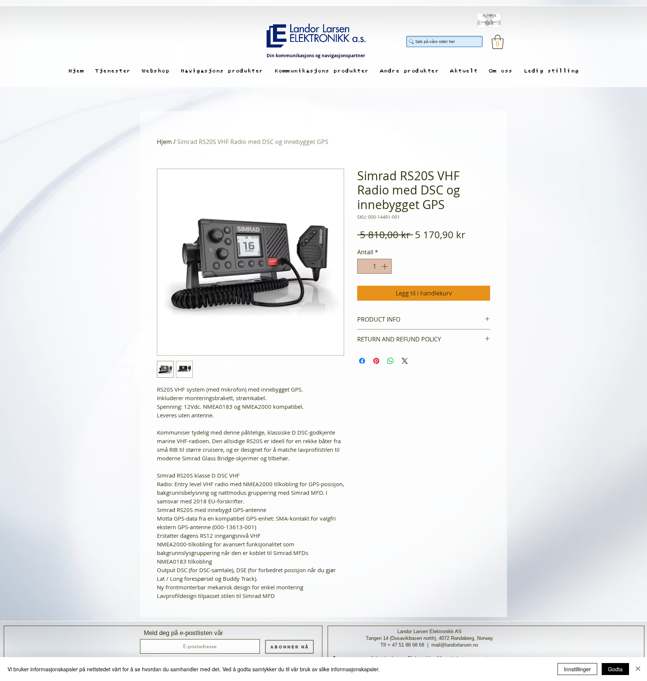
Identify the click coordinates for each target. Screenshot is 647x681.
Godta (615, 669)
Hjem (164, 142)
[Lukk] (638, 669)
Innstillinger (577, 669)
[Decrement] (363, 266)
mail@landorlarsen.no (454, 645)
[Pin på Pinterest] (376, 360)
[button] (498, 42)
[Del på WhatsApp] (390, 360)
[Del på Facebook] (362, 360)
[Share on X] (404, 360)
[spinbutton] (374, 266)
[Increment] (385, 266)
